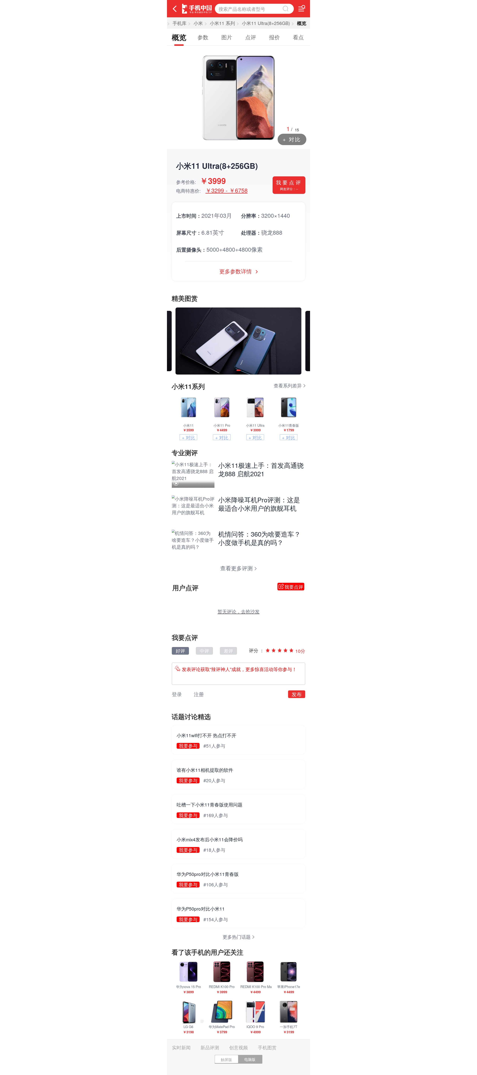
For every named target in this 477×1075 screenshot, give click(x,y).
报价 (274, 37)
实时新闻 (181, 1047)
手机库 (180, 23)
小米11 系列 (222, 23)
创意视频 (238, 1047)
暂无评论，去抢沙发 (239, 611)
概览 (179, 37)
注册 (199, 694)
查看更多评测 (237, 568)
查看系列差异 (288, 385)
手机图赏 (267, 1047)
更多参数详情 (236, 271)
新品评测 (209, 1047)
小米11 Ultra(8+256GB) (266, 23)
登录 (177, 694)
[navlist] (301, 8)
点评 (250, 37)
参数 (203, 37)
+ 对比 (292, 139)
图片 (226, 37)
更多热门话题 (237, 936)
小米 (198, 23)
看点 (298, 37)
